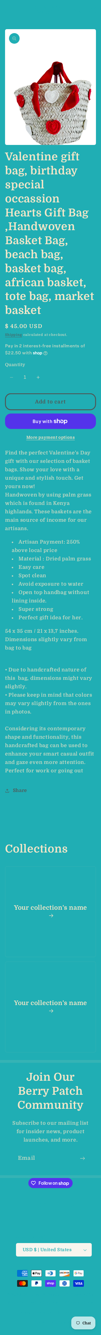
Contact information (53, 1322)
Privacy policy (79, 1302)
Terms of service (34, 1312)
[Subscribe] (82, 1158)
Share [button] (20, 790)
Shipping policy (73, 1312)
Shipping (13, 335)
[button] (8, 10)
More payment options (50, 437)
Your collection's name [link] (50, 907)
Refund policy (44, 1302)
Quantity (15, 364)
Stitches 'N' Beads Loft (46, 1294)
